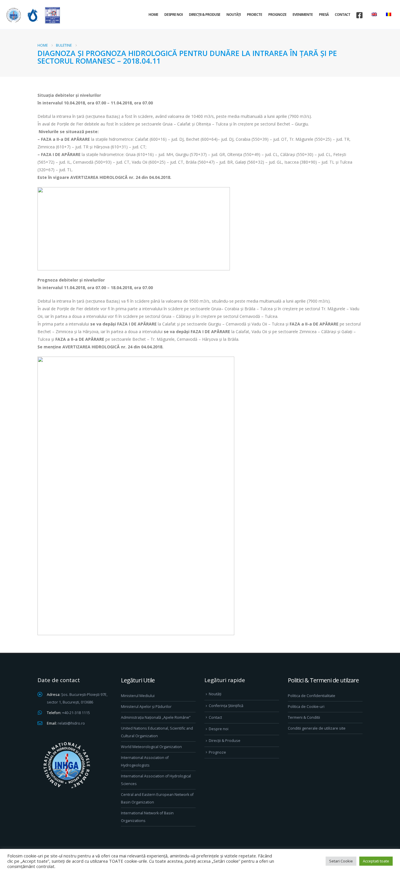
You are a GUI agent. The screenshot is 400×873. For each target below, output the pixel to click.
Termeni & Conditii (304, 717)
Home (153, 14)
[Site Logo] (32, 15)
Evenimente (303, 14)
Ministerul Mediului (138, 695)
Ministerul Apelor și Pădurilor (146, 706)
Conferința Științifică (226, 705)
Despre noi (173, 14)
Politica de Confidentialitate (311, 695)
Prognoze (277, 14)
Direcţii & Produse (204, 14)
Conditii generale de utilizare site (317, 728)
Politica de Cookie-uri (306, 706)
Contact (342, 14)
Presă (324, 14)
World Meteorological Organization (151, 746)
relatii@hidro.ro (71, 723)
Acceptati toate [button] (376, 861)
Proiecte (254, 14)
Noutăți (233, 14)
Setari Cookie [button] (341, 861)
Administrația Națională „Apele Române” (155, 717)
